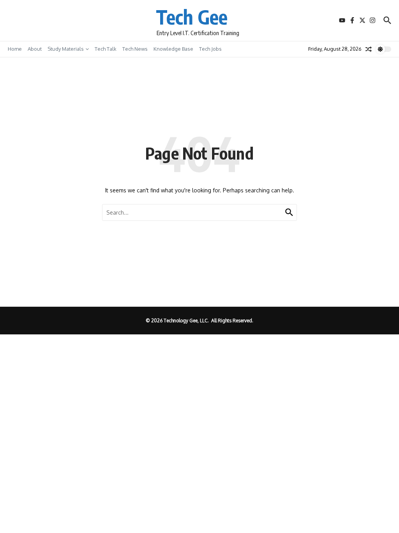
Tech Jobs (210, 49)
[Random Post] (368, 49)
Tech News (135, 49)
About (35, 49)
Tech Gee (192, 16)
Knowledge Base (173, 49)
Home (15, 49)
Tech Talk (106, 49)
